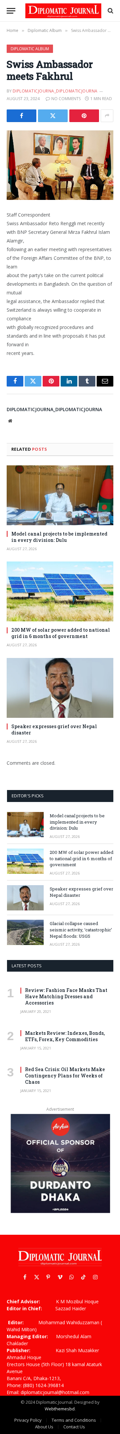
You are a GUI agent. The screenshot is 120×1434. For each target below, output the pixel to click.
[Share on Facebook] (21, 115)
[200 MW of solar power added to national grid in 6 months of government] (60, 591)
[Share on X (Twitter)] (53, 115)
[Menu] (11, 10)
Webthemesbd (60, 1409)
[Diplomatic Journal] (63, 11)
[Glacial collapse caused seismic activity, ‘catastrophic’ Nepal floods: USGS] (25, 932)
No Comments (66, 98)
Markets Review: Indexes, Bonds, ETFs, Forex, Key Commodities (65, 1036)
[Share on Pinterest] (84, 115)
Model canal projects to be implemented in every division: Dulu (59, 537)
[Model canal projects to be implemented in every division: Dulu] (60, 495)
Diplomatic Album (30, 49)
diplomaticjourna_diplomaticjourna (55, 91)
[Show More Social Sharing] (107, 115)
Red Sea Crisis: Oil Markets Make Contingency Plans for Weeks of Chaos (65, 1075)
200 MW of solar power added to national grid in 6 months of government (60, 633)
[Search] (109, 10)
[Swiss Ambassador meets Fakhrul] (60, 165)
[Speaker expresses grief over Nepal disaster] (60, 688)
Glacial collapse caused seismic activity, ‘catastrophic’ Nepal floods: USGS (81, 929)
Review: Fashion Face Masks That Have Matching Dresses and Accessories (66, 996)
